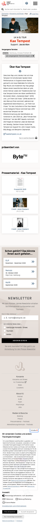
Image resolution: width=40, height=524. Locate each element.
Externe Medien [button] (10, 502)
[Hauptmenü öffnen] (35, 3)
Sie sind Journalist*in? (20, 347)
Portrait (20, 396)
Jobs (20, 407)
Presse (20, 419)
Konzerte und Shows (17, 14)
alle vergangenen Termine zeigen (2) (19, 56)
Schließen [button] (33, 430)
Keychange (20, 404)
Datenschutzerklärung (13, 486)
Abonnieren (20, 340)
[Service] (27, 3)
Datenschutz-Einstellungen (18, 480)
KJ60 (20, 399)
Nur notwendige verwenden (13, 517)
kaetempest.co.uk (13, 134)
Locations (20, 388)
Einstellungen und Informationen (14, 506)
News (20, 385)
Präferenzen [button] (9, 499)
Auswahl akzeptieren (27, 512)
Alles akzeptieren (9, 512)
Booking (20, 416)
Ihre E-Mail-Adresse (9, 314)
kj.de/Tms (34, 14)
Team (20, 402)
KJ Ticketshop (19, 382)
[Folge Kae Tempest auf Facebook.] (20, 71)
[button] (2, 9)
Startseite (5, 14)
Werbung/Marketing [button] (24, 499)
